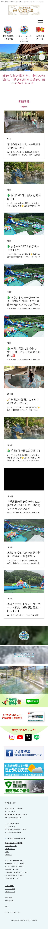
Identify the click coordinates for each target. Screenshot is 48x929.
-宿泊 (7, 851)
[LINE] (36, 737)
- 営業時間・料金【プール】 (15, 863)
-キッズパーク (10, 891)
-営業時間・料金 (11, 845)
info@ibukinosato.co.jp (16, 838)
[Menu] (40, 20)
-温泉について (10, 848)
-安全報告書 (9, 900)
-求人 (7, 906)
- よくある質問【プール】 (14, 875)
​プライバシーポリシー (12, 912)
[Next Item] (42, 57)
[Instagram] (11, 737)
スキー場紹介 (9, 885)
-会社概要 (8, 897)
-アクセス (8, 854)
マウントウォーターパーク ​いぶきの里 (24, 38)
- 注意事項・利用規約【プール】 (16, 872)
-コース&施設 (10, 888)
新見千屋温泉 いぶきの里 (13, 843)
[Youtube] (20, 737)
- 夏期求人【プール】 (12, 878)
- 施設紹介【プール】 (12, 869)
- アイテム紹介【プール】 (14, 866)
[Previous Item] (6, 57)
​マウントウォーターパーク (14, 860)
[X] (28, 737)
